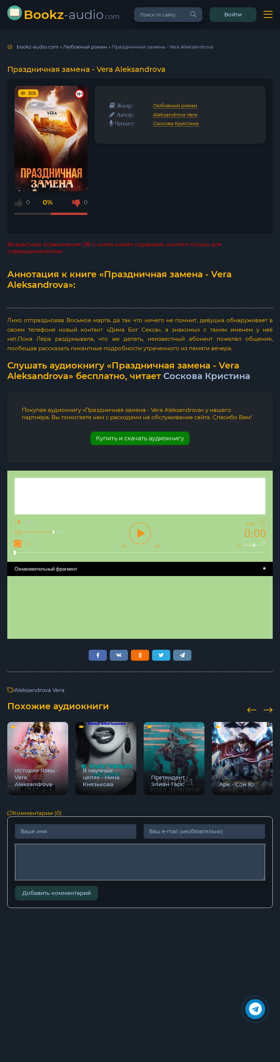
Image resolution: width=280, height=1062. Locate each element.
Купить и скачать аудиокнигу (140, 438)
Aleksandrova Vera (175, 114)
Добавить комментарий (56, 892)
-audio (72, 14)
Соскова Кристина (176, 123)
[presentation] (251, 708)
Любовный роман (175, 105)
